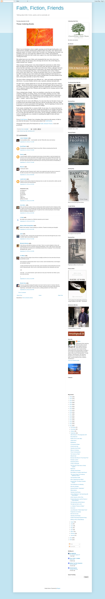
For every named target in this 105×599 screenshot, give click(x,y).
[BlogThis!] (35, 129)
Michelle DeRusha (24, 243)
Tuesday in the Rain (74, 569)
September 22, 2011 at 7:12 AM (27, 141)
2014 (71, 419)
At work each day (74, 446)
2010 (71, 537)
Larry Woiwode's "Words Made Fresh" (79, 510)
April (72, 529)
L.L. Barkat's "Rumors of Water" (77, 506)
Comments (72, 546)
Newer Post (19, 295)
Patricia (22, 154)
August (72, 522)
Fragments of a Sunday (76, 511)
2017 (71, 414)
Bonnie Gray (22, 131)
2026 (71, 396)
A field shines (73, 440)
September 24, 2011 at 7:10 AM (27, 238)
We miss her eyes (74, 513)
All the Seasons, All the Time (77, 497)
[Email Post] (31, 129)
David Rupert (23, 146)
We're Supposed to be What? (77, 479)
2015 (71, 418)
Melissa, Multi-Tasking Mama (26, 225)
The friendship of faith (75, 477)
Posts (71, 544)
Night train (73, 468)
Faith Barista (24, 119)
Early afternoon (74, 436)
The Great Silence (73, 564)
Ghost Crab (72, 559)
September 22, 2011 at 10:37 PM (27, 221)
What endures (74, 490)
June (72, 525)
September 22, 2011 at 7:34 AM (27, 162)
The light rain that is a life (76, 504)
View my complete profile (73, 360)
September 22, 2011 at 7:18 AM (27, 150)
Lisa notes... (23, 205)
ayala (21, 233)
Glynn (79, 341)
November (73, 429)
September (73, 433)
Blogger (58, 588)
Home (40, 295)
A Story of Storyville (75, 463)
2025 (71, 398)
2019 (71, 410)
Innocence (73, 508)
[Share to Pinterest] (40, 129)
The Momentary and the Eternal (78, 502)
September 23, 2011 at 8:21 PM (27, 229)
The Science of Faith (75, 454)
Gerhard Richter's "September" (77, 488)
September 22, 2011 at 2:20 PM (27, 184)
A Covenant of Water (75, 444)
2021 (71, 406)
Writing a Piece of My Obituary (77, 519)
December (73, 427)
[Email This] (34, 129)
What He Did (73, 456)
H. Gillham (22, 255)
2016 (71, 416)
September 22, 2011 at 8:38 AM (27, 174)
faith (26, 131)
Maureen (22, 166)
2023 (71, 402)
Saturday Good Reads (75, 448)
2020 (71, 408)
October (72, 431)
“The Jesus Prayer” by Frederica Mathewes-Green (78, 475)
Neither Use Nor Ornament (76, 563)
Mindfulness (73, 442)
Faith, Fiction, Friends (40, 8)
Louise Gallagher (24, 138)
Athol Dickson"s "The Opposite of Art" (79, 434)
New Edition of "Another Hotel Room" (79, 472)
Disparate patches (75, 461)
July (72, 523)
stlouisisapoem (73, 568)
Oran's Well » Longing (75, 558)
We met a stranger (75, 486)
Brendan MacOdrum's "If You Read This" (79, 457)
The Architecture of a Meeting (77, 484)
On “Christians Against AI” (75, 554)
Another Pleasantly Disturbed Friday (79, 517)
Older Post (60, 295)
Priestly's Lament (74, 459)
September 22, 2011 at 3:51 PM (27, 213)
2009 (71, 539)
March (72, 531)
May (72, 527)
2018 (71, 412)
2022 (71, 404)
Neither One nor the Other (76, 438)
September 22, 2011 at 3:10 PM (27, 200)
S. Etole (22, 217)
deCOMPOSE (73, 553)
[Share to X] (37, 129)
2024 (71, 400)
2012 (71, 423)
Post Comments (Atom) (27, 297)
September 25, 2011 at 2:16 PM (27, 278)
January (73, 535)
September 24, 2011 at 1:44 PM (27, 251)
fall (33, 131)
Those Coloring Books (75, 452)
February (73, 533)
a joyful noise (23, 179)
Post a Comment (22, 292)
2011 (71, 425)
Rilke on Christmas (75, 450)
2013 (71, 421)
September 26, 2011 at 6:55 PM (27, 289)
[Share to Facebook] (38, 129)
